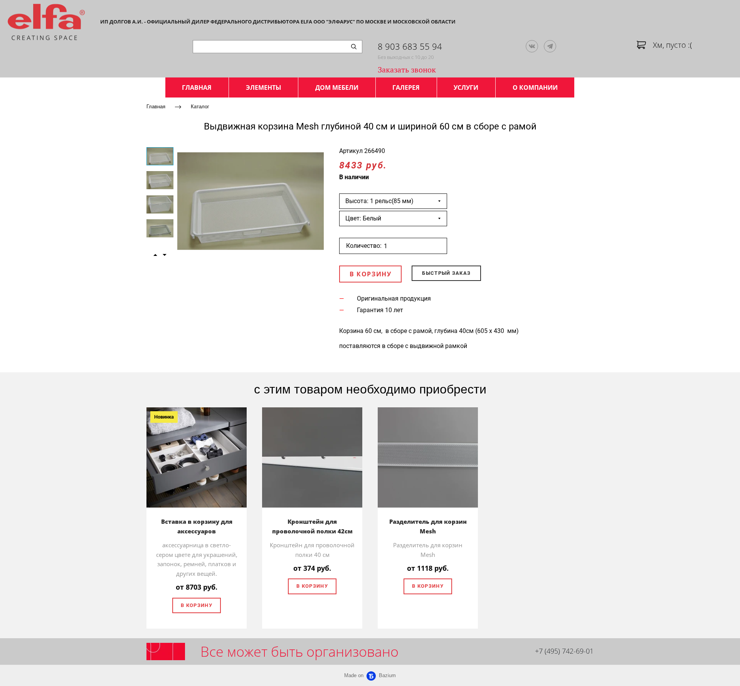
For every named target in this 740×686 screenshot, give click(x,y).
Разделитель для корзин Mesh (428, 526)
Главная (155, 106)
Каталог (200, 106)
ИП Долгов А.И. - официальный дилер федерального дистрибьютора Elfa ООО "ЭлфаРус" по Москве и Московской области (278, 21)
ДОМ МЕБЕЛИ (336, 87)
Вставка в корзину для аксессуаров (196, 526)
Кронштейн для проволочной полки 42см (312, 526)
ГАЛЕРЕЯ (406, 87)
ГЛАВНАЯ (197, 87)
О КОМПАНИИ (535, 87)
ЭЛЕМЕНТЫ (263, 87)
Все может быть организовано (299, 651)
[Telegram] (550, 46)
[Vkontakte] (532, 46)
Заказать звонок (407, 69)
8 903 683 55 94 (410, 46)
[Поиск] (354, 46)
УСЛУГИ (466, 87)
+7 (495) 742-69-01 (564, 651)
